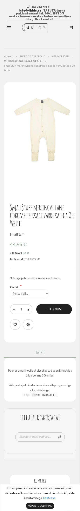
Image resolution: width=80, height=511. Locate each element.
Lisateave (49, 498)
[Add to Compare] (28, 324)
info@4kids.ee (30, 10)
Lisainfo (40, 352)
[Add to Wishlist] (15, 324)
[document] (40, 497)
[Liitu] (59, 437)
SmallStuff (16, 234)
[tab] (40, 353)
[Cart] (71, 28)
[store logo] (35, 28)
